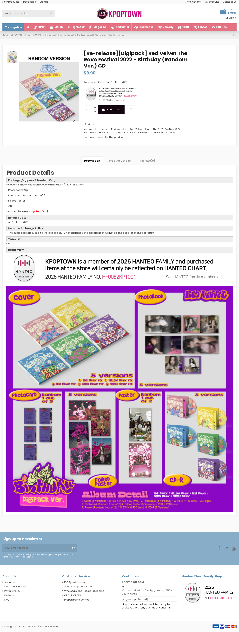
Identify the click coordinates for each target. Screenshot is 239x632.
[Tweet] (89, 124)
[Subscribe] (73, 548)
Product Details (120, 161)
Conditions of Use (15, 586)
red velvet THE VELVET (97, 132)
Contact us (230, 1)
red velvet (90, 129)
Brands (44, 1)
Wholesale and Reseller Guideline (84, 591)
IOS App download (75, 582)
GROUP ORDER (72, 595)
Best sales (29, 1)
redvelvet (104, 129)
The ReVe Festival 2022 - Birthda (131, 132)
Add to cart (114, 109)
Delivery (9, 595)
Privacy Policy (12, 591)
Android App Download (78, 586)
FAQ (6, 599)
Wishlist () (194, 1)
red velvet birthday (163, 132)
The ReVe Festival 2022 (166, 129)
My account (212, 1)
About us (9, 582)
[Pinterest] (93, 124)
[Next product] (236, 34)
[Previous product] (234, 34)
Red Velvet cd (119, 129)
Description (92, 161)
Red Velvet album (140, 129)
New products (11, 1)
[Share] (85, 124)
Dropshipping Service (76, 599)
